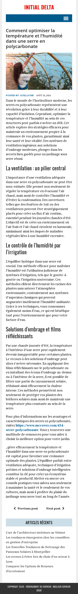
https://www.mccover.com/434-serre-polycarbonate (35, 427)
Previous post (28, 508)
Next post (53, 508)
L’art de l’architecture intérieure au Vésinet (35, 532)
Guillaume (27, 95)
